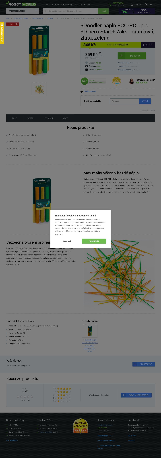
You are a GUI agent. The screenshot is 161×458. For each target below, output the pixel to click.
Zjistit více (58, 234)
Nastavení (67, 241)
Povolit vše (94, 241)
